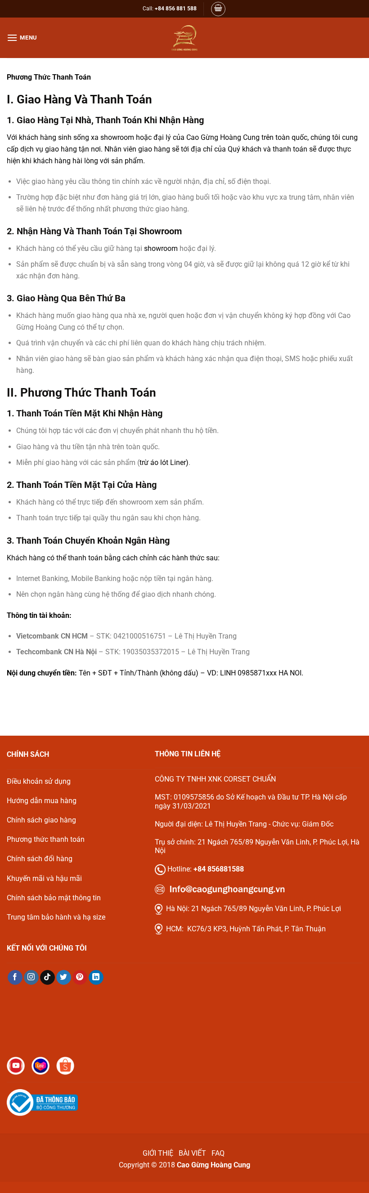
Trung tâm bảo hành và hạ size (56, 917)
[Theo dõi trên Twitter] (63, 977)
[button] (218, 9)
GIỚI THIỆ (158, 1153)
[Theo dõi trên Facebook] (15, 977)
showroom (161, 248)
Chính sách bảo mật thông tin (54, 898)
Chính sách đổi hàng (39, 858)
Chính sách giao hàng (41, 820)
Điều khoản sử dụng (39, 781)
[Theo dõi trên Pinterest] (79, 977)
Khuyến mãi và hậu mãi (44, 878)
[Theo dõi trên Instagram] (31, 977)
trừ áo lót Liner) (164, 462)
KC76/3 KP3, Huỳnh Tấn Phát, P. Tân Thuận (256, 929)
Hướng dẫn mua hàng (41, 800)
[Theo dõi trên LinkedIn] (96, 977)
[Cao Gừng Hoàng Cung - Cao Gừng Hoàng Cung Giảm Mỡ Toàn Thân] (185, 38)
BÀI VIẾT (192, 1153)
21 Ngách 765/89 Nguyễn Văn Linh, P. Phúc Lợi (266, 908)
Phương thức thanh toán (46, 839)
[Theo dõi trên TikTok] (47, 977)
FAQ (219, 1153)
